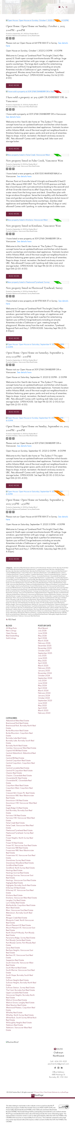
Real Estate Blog (12, 636)
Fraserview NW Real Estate (13, 587)
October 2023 (44, 698)
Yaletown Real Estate (12, 616)
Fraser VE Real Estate (36, 586)
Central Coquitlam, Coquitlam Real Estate (31, 574)
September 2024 (45, 678)
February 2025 (44, 668)
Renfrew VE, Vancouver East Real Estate (43, 604)
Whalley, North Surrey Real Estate (20, 1015)
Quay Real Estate (59, 602)
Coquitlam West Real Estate (36, 577)
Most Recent (43, 628)
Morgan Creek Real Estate (16, 918)
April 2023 (42, 708)
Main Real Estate (13, 908)
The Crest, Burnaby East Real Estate (44, 609)
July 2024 (42, 681)
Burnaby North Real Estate (37, 571)
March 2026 (43, 641)
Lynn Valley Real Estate (37, 596)
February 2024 (44, 693)
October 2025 (44, 651)
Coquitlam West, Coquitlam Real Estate (56, 577)
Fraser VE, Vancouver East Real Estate (53, 586)
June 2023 (42, 703)
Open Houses (11, 633)
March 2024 (43, 691)
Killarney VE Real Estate (13, 594)
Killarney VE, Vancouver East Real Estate (32, 594)
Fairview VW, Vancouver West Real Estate (36, 582)
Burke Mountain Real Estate (18, 569)
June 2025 (42, 658)
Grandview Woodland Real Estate (38, 589)
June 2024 (42, 683)
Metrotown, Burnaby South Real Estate (44, 597)
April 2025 (42, 663)
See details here (13, 117)
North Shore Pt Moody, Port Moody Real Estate (35, 601)
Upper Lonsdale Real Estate (17, 993)
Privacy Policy (39, 1092)
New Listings (11, 631)
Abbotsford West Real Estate (22, 567)
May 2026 (42, 636)
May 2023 (42, 706)
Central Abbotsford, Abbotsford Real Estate (34, 572)
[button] (55, 1068)
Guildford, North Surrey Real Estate (20, 868)
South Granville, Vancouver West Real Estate (18, 606)
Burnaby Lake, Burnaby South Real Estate (17, 571)
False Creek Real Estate (55, 582)
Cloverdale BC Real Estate (57, 576)
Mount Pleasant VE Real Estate (45, 599)
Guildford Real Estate (54, 589)
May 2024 (42, 686)
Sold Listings (11, 638)
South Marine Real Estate (39, 606)
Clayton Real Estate (25, 576)
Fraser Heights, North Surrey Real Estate (18, 586)
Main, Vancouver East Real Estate (22, 597)
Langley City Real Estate (23, 596)
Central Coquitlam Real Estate (18, 761)
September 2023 (45, 701)
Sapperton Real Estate (61, 604)
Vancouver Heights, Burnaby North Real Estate (23, 611)
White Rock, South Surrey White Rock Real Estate (34, 614)
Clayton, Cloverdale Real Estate (40, 576)
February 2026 (44, 643)
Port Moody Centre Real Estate (19, 602)
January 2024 (44, 696)
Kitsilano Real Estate (50, 594)
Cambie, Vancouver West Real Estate (56, 571)
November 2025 (45, 648)
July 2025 (42, 656)
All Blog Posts (11, 628)
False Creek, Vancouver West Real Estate (26, 166)
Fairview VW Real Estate (17, 582)
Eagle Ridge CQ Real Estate (39, 581)
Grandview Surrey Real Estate (19, 589)
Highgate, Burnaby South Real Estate (58, 592)
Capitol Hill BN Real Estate (13, 572)
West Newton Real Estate (17, 612)
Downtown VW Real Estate (60, 579)
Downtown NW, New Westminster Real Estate (39, 579)
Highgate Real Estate (41, 592)
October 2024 (44, 676)
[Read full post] (37, 21)
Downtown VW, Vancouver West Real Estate (18, 581)
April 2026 (42, 638)
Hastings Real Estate (26, 591)
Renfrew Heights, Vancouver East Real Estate (18, 604)
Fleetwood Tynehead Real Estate (35, 584)
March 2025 (43, 666)
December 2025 (44, 646)
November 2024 (45, 673)
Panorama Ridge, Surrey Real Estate (20, 938)
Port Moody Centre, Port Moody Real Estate (41, 602)
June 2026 (42, 633)
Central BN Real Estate (54, 572)
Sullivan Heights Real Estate (41, 607)
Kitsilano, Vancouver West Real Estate (24, 106)
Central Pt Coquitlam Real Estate (19, 771)
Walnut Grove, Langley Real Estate (20, 1003)
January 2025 (44, 671)
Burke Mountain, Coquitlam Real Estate (38, 569)
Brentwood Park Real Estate (39, 567)
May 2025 (42, 661)
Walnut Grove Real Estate (44, 611)
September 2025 (45, 653)
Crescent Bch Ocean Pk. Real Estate (16, 579)
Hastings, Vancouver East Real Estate (23, 592)
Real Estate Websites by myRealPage (56, 1092)
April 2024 (42, 688)
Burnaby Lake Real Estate (57, 569)
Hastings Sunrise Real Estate (41, 591)
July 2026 (42, 631)
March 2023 (43, 710)
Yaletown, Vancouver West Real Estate (29, 616)
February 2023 (44, 713)
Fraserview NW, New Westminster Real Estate (35, 587)
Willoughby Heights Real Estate (58, 614)
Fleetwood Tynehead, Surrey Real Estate (26, 35)
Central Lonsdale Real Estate (52, 574)
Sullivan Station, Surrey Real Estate (23, 609)
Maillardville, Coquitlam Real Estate (55, 596)
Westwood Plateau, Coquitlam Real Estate (37, 612)
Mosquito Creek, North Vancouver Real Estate (23, 599)
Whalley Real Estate (56, 612)
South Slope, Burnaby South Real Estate (21, 607)
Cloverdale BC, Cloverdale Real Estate (17, 577)
